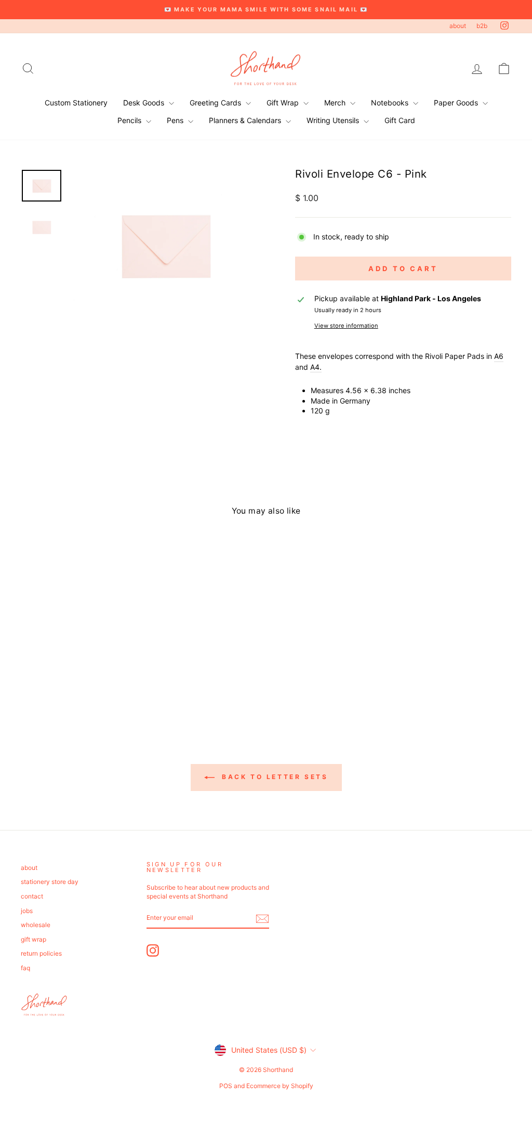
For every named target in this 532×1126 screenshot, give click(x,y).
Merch (336, 102)
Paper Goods (457, 102)
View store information (346, 325)
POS (225, 1086)
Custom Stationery (76, 102)
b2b (481, 26)
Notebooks (390, 102)
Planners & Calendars (246, 120)
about (457, 26)
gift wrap (33, 939)
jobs (27, 911)
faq (25, 968)
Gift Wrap (284, 102)
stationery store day (49, 882)
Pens (176, 120)
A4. (316, 367)
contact (32, 896)
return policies (41, 953)
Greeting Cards (216, 102)
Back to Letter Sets (273, 777)
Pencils (130, 120)
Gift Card (399, 120)
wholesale (35, 925)
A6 (498, 356)
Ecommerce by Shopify (279, 1086)
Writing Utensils (334, 120)
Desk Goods (144, 102)
